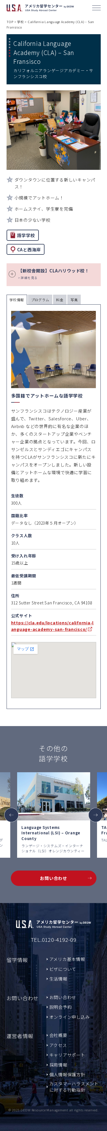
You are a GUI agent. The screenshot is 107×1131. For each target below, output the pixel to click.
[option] (54, 814)
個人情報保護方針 (67, 1074)
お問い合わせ (53, 878)
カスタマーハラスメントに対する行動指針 (74, 1087)
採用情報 (58, 1065)
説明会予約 (60, 1007)
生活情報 (58, 979)
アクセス (58, 1045)
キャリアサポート (67, 1055)
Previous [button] (11, 815)
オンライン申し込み (69, 1017)
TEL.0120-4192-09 (53, 939)
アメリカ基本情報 (67, 959)
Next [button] (95, 815)
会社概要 (58, 1035)
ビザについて (62, 969)
